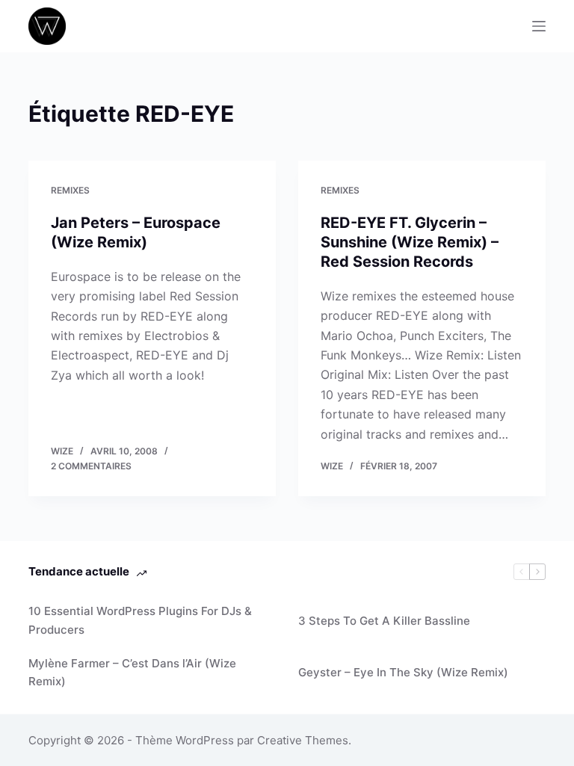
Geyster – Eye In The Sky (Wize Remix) (403, 672)
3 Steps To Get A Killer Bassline (384, 621)
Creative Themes (302, 740)
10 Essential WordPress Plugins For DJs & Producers (140, 620)
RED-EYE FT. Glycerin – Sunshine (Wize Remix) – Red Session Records (410, 242)
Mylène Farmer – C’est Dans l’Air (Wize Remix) (132, 672)
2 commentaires (91, 466)
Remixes (70, 190)
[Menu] (539, 26)
